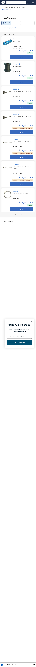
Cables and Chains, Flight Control (15, 7)
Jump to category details (8, 28)
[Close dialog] (31, 321)
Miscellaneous (6, 10)
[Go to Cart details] (28, 2)
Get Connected (19, 342)
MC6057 (16, 39)
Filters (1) (7, 23)
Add (21, 57)
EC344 (15, 191)
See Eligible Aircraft (25, 51)
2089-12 (16, 89)
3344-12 (16, 139)
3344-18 (16, 164)
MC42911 (16, 64)
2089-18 (16, 114)
